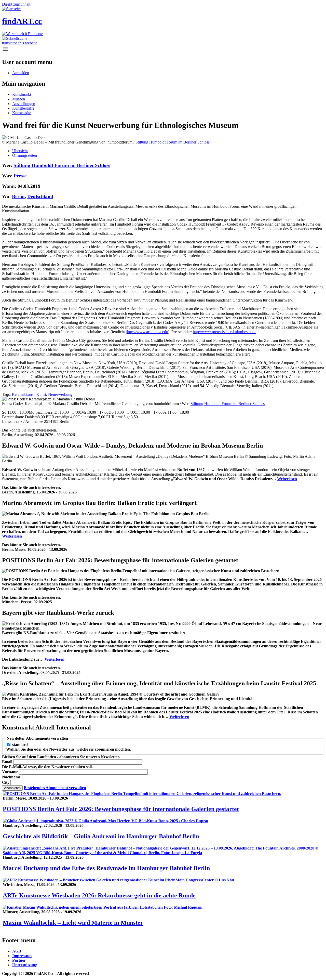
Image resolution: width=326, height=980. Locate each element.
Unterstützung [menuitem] (24, 965)
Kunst (41, 394)
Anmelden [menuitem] (20, 73)
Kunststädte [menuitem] (21, 113)
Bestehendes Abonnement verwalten (55, 788)
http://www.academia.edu (147, 332)
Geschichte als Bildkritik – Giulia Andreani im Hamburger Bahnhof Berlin (101, 836)
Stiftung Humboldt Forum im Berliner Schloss (172, 142)
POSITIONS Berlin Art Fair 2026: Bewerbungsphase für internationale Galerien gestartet (121, 809)
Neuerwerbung (60, 394)
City (5, 782)
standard (20, 744)
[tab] (168, 151)
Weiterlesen (287, 479)
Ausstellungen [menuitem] (23, 103)
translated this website (19, 43)
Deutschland (40, 196)
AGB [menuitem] (16, 951)
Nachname (11, 777)
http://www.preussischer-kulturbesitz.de (224, 332)
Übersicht (20, 151)
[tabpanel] (163, 284)
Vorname (10, 771)
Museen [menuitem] (18, 99)
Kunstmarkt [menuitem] (21, 94)
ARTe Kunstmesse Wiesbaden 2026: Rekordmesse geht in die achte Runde (99, 895)
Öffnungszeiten (24, 155)
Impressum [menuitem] (22, 955)
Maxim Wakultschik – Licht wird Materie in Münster (73, 922)
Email (7, 762)
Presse (20, 175)
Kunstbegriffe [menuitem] (23, 108)
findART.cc (22, 21)
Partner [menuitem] (19, 960)
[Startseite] (11, 9)
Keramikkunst (23, 394)
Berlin (18, 196)
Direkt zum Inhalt (16, 4)
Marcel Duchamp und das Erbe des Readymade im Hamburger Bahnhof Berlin (106, 868)
